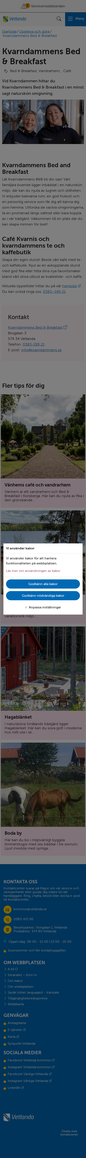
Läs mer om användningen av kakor (33, 571)
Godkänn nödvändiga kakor (43, 596)
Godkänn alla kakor (43, 584)
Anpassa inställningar (45, 607)
